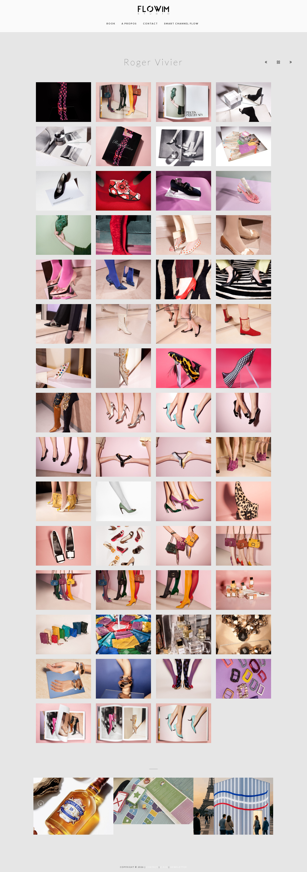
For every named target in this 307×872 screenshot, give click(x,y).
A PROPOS (129, 23)
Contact (152, 867)
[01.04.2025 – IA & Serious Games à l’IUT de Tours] (153, 801)
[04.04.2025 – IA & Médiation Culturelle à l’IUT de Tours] (233, 806)
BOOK (111, 23)
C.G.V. (164, 867)
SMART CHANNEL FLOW (181, 23)
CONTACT (150, 23)
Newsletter (178, 867)
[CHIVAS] (73, 806)
